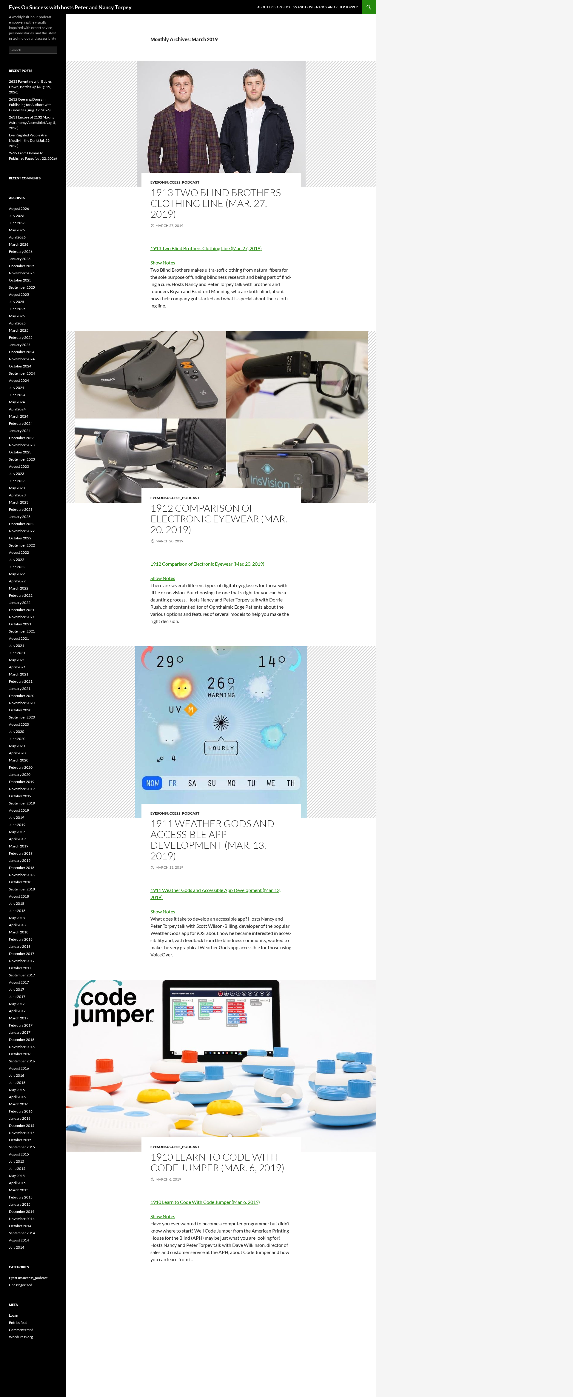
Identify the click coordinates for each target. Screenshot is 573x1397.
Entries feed (18, 1322)
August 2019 (19, 810)
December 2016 (21, 1039)
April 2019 (17, 839)
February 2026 (21, 251)
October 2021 (20, 624)
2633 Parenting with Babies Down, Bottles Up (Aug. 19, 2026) (30, 86)
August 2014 (19, 1240)
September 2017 (22, 975)
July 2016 (16, 1075)
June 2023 (17, 481)
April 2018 (17, 925)
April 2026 (17, 237)
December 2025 (21, 266)
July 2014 (16, 1247)
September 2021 (22, 631)
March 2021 (18, 674)
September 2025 (22, 287)
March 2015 (18, 1190)
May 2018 (17, 918)
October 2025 (20, 280)
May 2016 (17, 1089)
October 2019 (20, 796)
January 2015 (19, 1204)
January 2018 (19, 946)
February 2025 (21, 337)
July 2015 (16, 1161)
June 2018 (17, 910)
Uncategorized (20, 1285)
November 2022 (22, 531)
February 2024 (21, 423)
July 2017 (16, 989)
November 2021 (22, 617)
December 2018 (21, 867)
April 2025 (17, 323)
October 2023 (20, 452)
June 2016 (17, 1082)
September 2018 (22, 889)
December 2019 (21, 781)
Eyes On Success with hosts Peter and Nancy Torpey (70, 7)
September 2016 (22, 1061)
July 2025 (16, 301)
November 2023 (22, 445)
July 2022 (16, 559)
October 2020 (20, 710)
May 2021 (17, 660)
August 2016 (19, 1068)
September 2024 (22, 373)
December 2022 (21, 523)
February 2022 (21, 595)
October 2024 (20, 366)
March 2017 (18, 1018)
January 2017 (19, 1032)
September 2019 (22, 803)
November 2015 (22, 1132)
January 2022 (19, 602)
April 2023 (17, 495)
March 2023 (18, 502)
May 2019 (17, 832)
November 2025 (22, 273)
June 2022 (17, 566)
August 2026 (19, 208)
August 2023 (19, 466)
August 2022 (19, 552)
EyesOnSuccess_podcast (174, 182)
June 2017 (17, 996)
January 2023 (19, 516)
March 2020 (18, 760)
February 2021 (21, 681)
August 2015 (19, 1154)
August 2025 (19, 294)
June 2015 (17, 1168)
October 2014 (20, 1226)
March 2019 (18, 846)
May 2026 (17, 230)
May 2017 (17, 1003)
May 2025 (17, 316)
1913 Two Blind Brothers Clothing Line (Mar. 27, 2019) (215, 203)
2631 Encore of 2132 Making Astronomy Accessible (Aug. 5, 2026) (32, 122)
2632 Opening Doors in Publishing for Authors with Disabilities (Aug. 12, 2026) (30, 104)
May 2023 (17, 488)
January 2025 (19, 344)
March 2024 (18, 416)
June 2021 (17, 652)
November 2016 (22, 1046)
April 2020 (17, 753)
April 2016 (17, 1097)
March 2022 (18, 588)
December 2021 (21, 609)
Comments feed (21, 1329)
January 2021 (19, 688)
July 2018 (16, 903)
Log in (13, 1315)
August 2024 (19, 380)
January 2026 (19, 258)
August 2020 (19, 724)
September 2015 (22, 1147)
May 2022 (17, 574)
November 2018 (22, 875)
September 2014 (22, 1233)
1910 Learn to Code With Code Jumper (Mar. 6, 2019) (217, 1162)
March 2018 (18, 932)
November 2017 (22, 960)
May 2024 (17, 402)
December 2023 (21, 438)
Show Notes (162, 262)
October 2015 (20, 1140)
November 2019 (22, 789)
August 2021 (19, 638)
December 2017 (21, 953)
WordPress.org (21, 1337)
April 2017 (17, 1011)
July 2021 (16, 645)
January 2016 (19, 1118)
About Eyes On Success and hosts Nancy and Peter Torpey (307, 7)
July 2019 (16, 817)
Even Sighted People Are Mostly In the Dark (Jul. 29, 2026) (29, 140)
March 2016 (18, 1104)
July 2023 (16, 473)
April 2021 (17, 667)
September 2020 (22, 717)
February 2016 (21, 1111)
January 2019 (19, 860)
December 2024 (21, 352)
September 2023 (22, 459)
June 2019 (17, 824)
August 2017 (19, 982)
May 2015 (17, 1175)
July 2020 (16, 731)
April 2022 (17, 581)
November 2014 (22, 1218)
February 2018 (21, 939)
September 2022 (22, 545)
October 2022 (20, 538)
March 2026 (18, 244)
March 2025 (18, 330)
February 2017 (21, 1025)
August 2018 (19, 896)
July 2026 (16, 215)
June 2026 (17, 223)
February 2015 (21, 1197)
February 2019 (21, 853)
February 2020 (21, 767)
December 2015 (21, 1125)
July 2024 (16, 387)
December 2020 (21, 695)
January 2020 (19, 774)
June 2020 (17, 738)
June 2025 (17, 309)
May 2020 (17, 746)
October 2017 (20, 968)
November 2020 (22, 703)
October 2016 (20, 1054)
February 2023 (21, 509)
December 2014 (21, 1211)
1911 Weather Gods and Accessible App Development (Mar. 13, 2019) (212, 839)
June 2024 (17, 395)
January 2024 (19, 430)
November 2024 (22, 359)
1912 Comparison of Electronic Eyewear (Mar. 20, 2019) (218, 519)
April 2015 (17, 1183)
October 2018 (20, 882)
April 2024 (17, 409)
